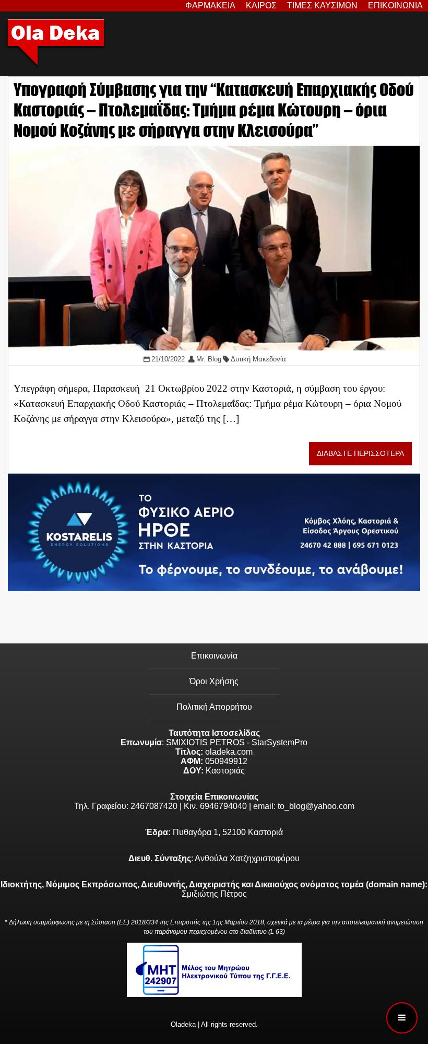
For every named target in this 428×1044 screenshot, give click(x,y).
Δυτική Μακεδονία (258, 359)
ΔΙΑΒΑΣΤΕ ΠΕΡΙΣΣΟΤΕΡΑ (360, 454)
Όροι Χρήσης (214, 681)
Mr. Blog (208, 359)
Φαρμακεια (210, 5)
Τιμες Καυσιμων (322, 5)
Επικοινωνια (395, 5)
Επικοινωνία (214, 655)
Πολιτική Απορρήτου (214, 706)
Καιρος (261, 5)
